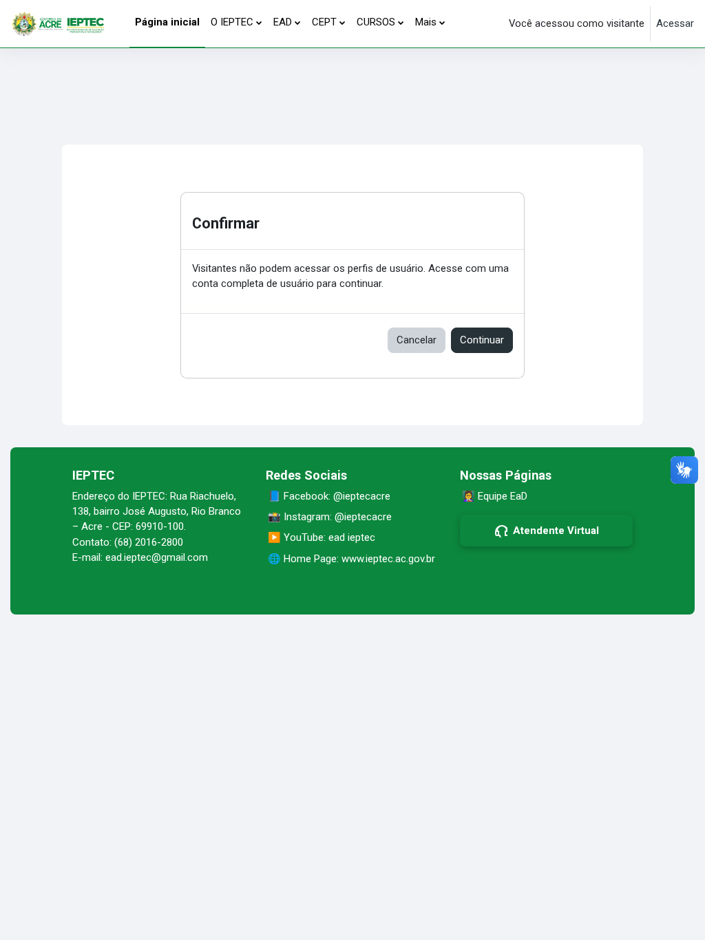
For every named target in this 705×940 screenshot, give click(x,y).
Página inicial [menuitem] (167, 22)
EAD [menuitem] (282, 22)
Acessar (675, 23)
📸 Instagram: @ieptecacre (330, 517)
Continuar (482, 340)
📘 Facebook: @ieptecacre (329, 496)
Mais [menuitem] (425, 22)
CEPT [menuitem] (324, 22)
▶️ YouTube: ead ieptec (321, 537)
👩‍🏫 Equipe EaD (494, 496)
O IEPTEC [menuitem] (232, 22)
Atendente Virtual (556, 530)
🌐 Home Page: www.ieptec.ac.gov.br (351, 559)
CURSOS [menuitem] (376, 22)
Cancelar (416, 340)
